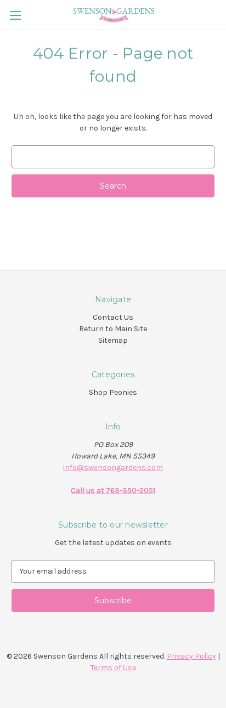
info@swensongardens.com (113, 467)
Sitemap (113, 340)
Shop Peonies (113, 392)
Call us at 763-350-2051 (113, 490)
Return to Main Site (113, 328)
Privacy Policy (191, 656)
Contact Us (113, 317)
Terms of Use (113, 667)
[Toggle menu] (15, 15)
